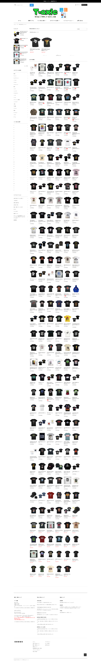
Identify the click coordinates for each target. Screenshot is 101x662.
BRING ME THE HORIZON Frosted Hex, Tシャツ (59, 575)
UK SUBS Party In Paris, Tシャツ (50, 353)
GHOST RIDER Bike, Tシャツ (33, 206)
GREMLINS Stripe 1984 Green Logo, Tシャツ (33, 442)
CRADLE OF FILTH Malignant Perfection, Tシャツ (58, 295)
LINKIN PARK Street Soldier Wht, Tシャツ (67, 339)
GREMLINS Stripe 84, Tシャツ (75, 428)
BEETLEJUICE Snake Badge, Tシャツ (50, 250)
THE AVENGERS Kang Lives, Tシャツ (58, 206)
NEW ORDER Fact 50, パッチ (42, 442)
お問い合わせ (80, 20)
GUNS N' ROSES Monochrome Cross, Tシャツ (59, 353)
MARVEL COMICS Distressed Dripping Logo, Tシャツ (67, 442)
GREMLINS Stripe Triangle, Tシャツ (58, 221)
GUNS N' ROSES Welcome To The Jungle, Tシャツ (33, 310)
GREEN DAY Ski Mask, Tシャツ (59, 148)
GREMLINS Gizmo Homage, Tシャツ (49, 265)
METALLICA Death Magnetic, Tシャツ (41, 574)
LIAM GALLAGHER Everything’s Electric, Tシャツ (33, 163)
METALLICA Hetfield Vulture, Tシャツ (33, 574)
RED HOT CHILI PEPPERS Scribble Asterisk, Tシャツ (66, 206)
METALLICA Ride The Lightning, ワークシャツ (75, 103)
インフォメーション (68, 20)
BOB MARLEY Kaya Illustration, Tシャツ (75, 486)
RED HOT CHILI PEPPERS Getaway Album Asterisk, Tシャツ (50, 398)
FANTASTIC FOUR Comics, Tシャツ (75, 442)
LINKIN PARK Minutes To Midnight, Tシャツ (50, 486)
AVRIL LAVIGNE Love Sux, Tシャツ (75, 383)
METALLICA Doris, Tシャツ (50, 88)
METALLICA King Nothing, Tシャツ (49, 148)
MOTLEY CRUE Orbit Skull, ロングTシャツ (67, 472)
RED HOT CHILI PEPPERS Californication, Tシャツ (75, 118)
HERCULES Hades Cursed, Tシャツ (33, 148)
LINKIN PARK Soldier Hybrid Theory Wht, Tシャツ (67, 486)
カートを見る (47, 643)
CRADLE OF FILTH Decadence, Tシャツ (58, 545)
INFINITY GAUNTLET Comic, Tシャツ (41, 206)
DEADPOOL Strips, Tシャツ (67, 192)
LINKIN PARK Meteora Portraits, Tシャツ (50, 339)
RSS (33, 651)
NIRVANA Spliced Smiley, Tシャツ (32, 472)
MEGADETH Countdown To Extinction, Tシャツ (50, 545)
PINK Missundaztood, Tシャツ (41, 353)
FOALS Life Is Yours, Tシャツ (50, 324)
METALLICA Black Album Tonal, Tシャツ (75, 560)
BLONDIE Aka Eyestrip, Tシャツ (42, 324)
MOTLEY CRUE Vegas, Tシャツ (50, 133)
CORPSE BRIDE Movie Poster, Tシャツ (41, 486)
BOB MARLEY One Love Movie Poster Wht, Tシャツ (33, 368)
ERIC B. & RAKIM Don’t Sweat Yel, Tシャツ (67, 324)
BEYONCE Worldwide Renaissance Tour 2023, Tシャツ (33, 457)
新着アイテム (31, 20)
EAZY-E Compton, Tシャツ (42, 236)
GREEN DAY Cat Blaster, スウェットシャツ (59, 279)
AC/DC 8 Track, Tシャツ (33, 177)
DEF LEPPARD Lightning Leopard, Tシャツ (76, 501)
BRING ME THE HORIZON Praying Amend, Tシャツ (58, 163)
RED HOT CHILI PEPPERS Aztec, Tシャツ (24, 46)
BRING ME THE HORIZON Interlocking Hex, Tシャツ (41, 310)
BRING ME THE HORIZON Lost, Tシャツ (67, 516)
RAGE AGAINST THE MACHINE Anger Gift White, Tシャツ (23, 60)
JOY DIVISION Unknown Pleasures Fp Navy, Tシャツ (33, 545)
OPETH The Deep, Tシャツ (58, 560)
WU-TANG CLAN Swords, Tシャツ (32, 73)
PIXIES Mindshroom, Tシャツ (67, 265)
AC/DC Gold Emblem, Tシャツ (58, 133)
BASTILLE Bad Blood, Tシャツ (50, 574)
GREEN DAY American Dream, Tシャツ (58, 178)
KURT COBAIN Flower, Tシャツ (50, 368)
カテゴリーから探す (54, 20)
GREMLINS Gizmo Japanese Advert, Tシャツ (75, 368)
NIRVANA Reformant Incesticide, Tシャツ (58, 398)
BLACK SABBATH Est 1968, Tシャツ (75, 309)
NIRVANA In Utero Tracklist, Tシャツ (75, 73)
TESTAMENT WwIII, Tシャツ (50, 560)
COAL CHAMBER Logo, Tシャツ (42, 250)
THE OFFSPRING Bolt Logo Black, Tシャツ (75, 279)
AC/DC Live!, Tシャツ (33, 191)
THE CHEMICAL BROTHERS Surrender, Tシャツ (42, 221)
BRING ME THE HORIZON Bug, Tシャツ (75, 339)
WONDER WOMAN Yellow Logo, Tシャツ (33, 236)
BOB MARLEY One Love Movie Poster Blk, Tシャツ (76, 353)
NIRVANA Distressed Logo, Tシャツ (67, 118)
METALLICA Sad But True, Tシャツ (33, 103)
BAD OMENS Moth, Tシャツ (67, 428)
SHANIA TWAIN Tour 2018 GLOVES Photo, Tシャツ (50, 221)
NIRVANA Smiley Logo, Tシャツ (42, 148)
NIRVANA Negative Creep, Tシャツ (33, 531)
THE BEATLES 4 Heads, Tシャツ (75, 206)
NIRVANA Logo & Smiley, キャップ (74, 516)
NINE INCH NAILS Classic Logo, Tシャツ (41, 545)
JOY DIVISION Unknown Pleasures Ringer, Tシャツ (75, 324)
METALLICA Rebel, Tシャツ (42, 265)
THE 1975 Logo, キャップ (33, 500)
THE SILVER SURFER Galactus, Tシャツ (75, 192)
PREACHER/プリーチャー (23, 24)
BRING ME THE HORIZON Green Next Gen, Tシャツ (75, 398)
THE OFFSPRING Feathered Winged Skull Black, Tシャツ (33, 295)
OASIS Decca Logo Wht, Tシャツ (67, 148)
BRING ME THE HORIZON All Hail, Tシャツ (75, 148)
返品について (35, 646)
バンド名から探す (41, 20)
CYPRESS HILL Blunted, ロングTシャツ (67, 103)
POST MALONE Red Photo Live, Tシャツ (50, 428)
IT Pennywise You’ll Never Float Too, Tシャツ (59, 265)
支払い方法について (36, 643)
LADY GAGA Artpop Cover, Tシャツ (75, 413)
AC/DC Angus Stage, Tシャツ (50, 442)
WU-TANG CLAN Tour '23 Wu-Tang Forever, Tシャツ (42, 88)
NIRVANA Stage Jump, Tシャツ (50, 118)
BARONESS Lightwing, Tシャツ (59, 192)
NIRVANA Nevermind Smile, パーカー (67, 545)
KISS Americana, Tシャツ (41, 501)
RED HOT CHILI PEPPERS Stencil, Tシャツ (67, 295)
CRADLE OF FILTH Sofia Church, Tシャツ (50, 294)
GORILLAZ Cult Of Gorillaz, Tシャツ (49, 516)
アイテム (84, 4)
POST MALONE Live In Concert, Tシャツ (41, 428)
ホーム (19, 20)
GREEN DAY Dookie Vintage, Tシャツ (50, 457)
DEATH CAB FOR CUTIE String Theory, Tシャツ (67, 353)
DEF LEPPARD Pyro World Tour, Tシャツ (33, 516)
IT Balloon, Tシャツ (41, 382)
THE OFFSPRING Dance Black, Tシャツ (67, 531)
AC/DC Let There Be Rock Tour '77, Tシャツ (75, 531)
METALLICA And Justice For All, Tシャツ (42, 118)
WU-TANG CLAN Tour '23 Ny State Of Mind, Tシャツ (33, 88)
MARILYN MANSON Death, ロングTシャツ (58, 472)
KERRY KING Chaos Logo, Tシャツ (33, 428)
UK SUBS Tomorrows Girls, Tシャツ (33, 413)
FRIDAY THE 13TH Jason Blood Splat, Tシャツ (50, 236)
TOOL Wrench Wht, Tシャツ (42, 413)
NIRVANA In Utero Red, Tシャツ (50, 501)
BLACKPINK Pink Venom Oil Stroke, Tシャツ (42, 163)
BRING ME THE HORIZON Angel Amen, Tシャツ (50, 163)
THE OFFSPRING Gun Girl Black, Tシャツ (41, 294)
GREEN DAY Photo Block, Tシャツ (41, 103)
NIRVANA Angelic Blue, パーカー (75, 294)
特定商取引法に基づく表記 (37, 648)
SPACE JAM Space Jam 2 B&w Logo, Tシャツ (76, 265)
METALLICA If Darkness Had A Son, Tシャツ (76, 250)
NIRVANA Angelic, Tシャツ (24, 38)
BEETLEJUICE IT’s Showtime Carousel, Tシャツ (33, 251)
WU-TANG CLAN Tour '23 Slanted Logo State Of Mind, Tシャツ (23, 32)
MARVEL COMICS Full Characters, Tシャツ (33, 486)
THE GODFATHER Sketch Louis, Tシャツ (58, 501)
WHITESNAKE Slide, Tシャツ (67, 279)
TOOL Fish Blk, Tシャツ (67, 559)
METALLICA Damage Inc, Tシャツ (58, 118)
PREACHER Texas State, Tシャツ (35, 50)
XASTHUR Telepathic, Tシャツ (67, 457)
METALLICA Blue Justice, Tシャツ (66, 250)
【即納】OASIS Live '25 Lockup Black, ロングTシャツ (50, 73)
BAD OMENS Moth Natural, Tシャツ (66, 221)
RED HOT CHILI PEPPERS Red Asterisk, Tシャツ (24, 52)
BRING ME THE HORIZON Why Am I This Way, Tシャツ (76, 133)
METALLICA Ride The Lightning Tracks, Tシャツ (41, 398)
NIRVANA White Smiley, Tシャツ (67, 133)
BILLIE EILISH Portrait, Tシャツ (59, 103)
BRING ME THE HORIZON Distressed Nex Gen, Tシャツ (58, 516)
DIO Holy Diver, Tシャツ (41, 177)
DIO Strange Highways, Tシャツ (42, 457)
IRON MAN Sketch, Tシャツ (50, 206)
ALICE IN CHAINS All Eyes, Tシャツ (67, 236)
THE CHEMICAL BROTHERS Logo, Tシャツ (33, 221)
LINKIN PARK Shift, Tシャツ (58, 339)
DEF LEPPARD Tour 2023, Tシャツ (41, 516)
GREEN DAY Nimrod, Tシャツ (50, 309)
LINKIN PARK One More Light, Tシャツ (58, 486)
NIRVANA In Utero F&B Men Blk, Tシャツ (75, 545)
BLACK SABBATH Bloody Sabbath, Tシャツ (67, 309)
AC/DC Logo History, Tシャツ (42, 192)
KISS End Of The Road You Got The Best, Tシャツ (50, 280)
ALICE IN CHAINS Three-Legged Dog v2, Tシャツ (50, 192)
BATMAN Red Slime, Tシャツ (59, 428)
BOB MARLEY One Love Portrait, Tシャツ (42, 368)
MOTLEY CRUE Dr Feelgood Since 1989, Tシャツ (50, 383)
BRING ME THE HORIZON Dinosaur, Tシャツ (67, 398)
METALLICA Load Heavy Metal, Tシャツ (59, 531)
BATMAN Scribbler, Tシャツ (75, 221)
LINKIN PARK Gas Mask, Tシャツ (33, 339)
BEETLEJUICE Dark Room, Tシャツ (75, 236)
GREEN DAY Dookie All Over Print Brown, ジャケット (33, 118)
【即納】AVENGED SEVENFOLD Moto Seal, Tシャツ (42, 73)
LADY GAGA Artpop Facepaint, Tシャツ (58, 368)
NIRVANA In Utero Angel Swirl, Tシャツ (59, 73)
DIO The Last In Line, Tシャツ (76, 457)
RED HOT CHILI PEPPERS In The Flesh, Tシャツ (59, 310)
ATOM (36, 651)
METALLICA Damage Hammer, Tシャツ (41, 531)
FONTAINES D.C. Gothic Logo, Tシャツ (50, 178)
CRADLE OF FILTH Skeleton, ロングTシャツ (58, 250)
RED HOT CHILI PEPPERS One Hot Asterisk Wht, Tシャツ (33, 560)
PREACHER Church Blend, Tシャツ (46, 50)
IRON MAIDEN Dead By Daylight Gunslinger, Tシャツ (67, 414)
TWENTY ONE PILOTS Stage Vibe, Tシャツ (67, 383)
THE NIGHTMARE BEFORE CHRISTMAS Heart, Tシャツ (67, 501)
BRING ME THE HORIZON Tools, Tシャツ (67, 163)
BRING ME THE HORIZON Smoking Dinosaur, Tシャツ (33, 133)
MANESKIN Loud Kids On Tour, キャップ (50, 472)
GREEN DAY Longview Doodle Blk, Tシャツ (67, 178)
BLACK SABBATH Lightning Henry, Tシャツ (33, 324)
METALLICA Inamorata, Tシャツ (33, 265)
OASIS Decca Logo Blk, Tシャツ (75, 88)
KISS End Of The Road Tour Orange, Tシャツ (41, 279)
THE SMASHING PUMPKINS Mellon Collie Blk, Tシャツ (76, 163)
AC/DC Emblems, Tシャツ (75, 472)
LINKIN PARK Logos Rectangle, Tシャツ (41, 339)
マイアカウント (47, 641)
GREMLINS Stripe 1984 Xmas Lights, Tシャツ (58, 236)
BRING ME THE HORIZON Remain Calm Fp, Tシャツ (33, 353)
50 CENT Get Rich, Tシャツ (59, 383)
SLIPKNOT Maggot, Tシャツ (58, 457)
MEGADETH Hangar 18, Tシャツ (42, 560)
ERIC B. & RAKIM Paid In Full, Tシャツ (59, 324)
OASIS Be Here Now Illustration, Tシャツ (41, 133)
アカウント (78, 4)
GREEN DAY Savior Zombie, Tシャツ (75, 178)
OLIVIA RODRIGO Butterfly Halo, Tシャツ (50, 531)
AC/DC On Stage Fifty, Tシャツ (58, 413)
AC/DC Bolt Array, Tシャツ (59, 442)
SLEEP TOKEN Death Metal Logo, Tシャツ (67, 368)
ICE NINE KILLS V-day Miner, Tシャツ (67, 574)
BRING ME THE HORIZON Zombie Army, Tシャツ (50, 103)
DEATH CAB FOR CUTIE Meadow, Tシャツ (42, 472)
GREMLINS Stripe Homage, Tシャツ (32, 383)
